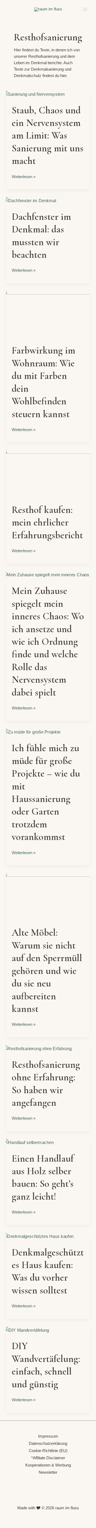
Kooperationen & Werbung (48, 1465)
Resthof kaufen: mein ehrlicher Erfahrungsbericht (47, 522)
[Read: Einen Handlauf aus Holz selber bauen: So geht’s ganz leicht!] (28, 1142)
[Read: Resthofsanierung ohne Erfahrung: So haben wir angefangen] (37, 1048)
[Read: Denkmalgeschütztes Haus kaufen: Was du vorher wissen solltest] (38, 1236)
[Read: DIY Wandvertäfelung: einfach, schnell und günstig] (26, 1330)
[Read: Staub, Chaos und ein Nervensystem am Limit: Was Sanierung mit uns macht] (34, 94)
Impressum (48, 1436)
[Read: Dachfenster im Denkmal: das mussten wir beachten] (30, 200)
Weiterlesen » (23, 176)
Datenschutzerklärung (48, 1443)
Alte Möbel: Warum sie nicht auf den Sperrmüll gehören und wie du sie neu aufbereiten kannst (47, 971)
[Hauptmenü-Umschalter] (85, 9)
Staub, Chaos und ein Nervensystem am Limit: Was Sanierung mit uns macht (47, 135)
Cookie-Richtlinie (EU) (48, 1451)
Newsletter (48, 1472)
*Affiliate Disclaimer (48, 1458)
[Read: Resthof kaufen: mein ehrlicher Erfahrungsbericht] (48, 473)
